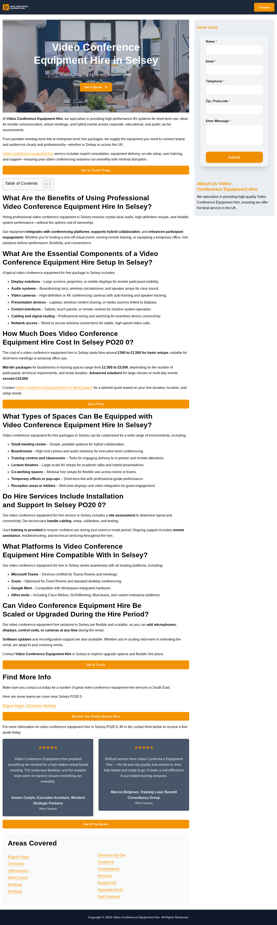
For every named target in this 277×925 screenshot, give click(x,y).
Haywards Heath (110, 890)
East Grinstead (109, 896)
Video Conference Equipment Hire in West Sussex (54, 387)
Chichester (34, 705)
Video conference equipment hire (28, 154)
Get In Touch (95, 664)
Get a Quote (93, 87)
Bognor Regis (13, 705)
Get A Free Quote (95, 824)
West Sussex (18, 877)
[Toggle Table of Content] (45, 184)
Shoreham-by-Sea (112, 855)
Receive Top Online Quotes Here (96, 716)
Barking (50, 705)
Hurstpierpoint (108, 869)
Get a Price (96, 404)
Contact (264, 7)
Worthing (15, 884)
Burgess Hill (107, 883)
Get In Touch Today (95, 170)
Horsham (105, 876)
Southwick (106, 862)
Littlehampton (18, 871)
